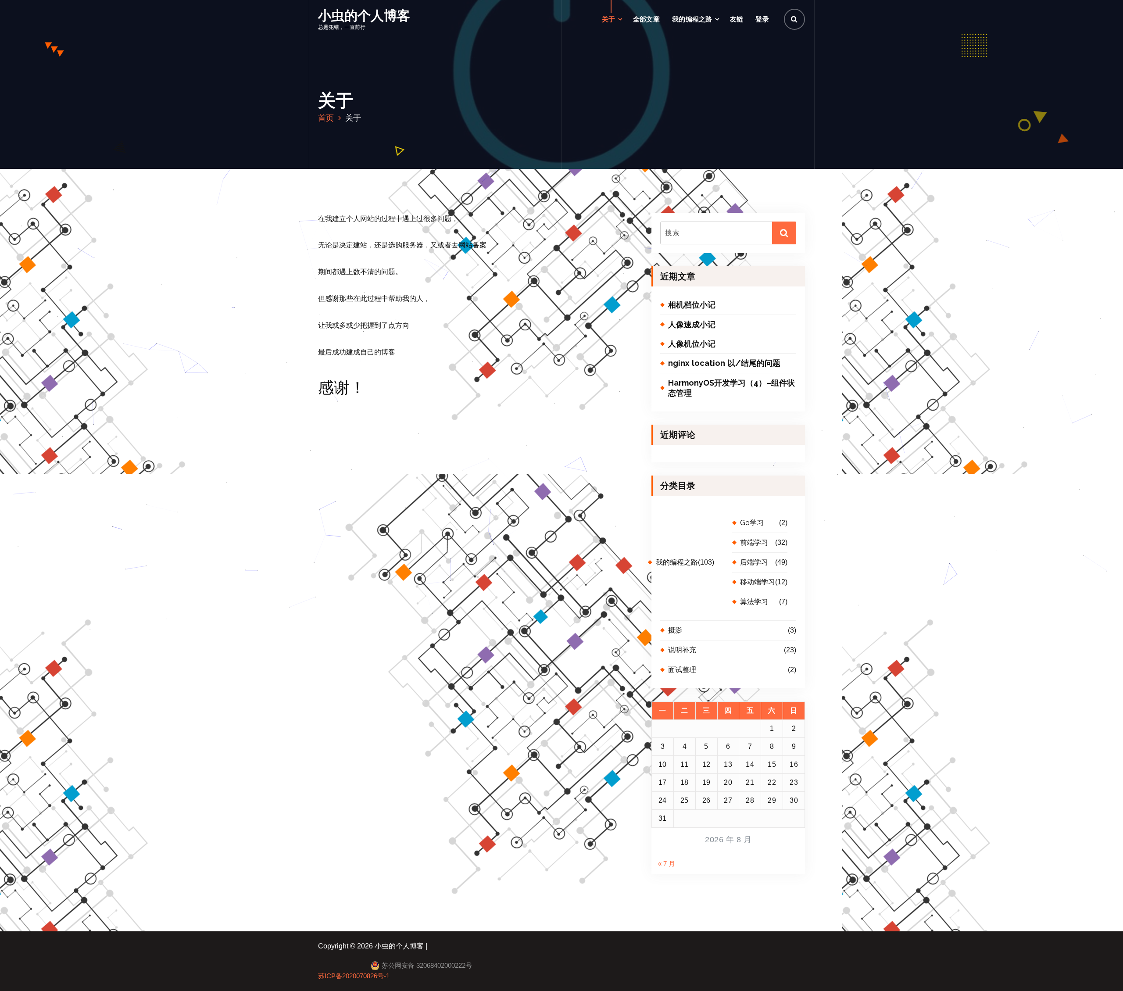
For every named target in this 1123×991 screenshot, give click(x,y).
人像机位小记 (691, 343)
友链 (737, 19)
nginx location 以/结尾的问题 (724, 363)
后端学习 (754, 562)
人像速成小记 (691, 324)
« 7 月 (666, 863)
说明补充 (682, 650)
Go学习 (752, 523)
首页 (326, 117)
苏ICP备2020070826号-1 (354, 976)
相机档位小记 (691, 304)
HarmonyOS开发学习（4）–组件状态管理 (731, 387)
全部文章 (646, 19)
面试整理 (682, 669)
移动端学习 (757, 582)
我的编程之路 (692, 19)
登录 (762, 19)
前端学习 (754, 542)
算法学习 (754, 601)
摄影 (675, 630)
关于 (608, 19)
